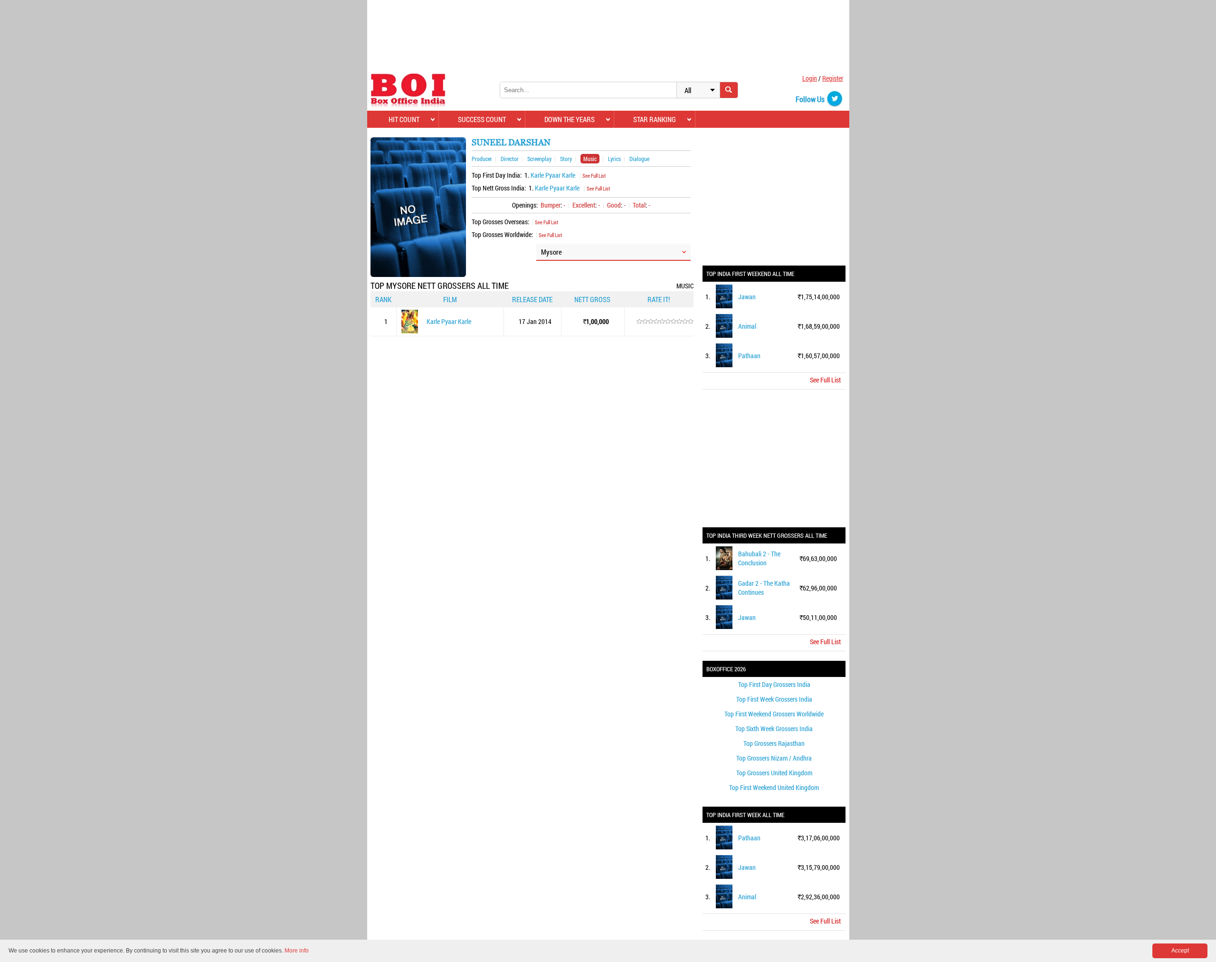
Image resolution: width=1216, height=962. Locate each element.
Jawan (747, 296)
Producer (482, 158)
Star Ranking (654, 119)
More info (297, 950)
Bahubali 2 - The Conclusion (759, 558)
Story (566, 158)
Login (809, 78)
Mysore (551, 252)
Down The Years (569, 119)
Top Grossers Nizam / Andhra (774, 757)
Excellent (583, 205)
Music (590, 158)
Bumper (550, 205)
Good (614, 205)
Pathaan (749, 355)
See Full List (594, 175)
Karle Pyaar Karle (553, 175)
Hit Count (404, 119)
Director (510, 158)
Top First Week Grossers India (774, 699)
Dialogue (639, 158)
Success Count (482, 119)
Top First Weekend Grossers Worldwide (774, 713)
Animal (747, 326)
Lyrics (614, 158)
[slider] (665, 321)
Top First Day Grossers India (774, 684)
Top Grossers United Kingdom (774, 772)
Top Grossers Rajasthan (774, 743)
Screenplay (539, 158)
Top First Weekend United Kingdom (774, 787)
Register (832, 78)
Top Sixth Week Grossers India (774, 728)
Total (639, 205)
